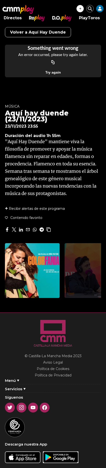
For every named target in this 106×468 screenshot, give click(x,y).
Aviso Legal (53, 362)
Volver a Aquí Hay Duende (38, 32)
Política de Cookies (53, 369)
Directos (13, 18)
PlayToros (89, 18)
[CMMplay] (18, 9)
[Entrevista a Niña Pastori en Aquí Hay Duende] (32, 270)
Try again (53, 72)
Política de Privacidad (53, 375)
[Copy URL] (53, 62)
